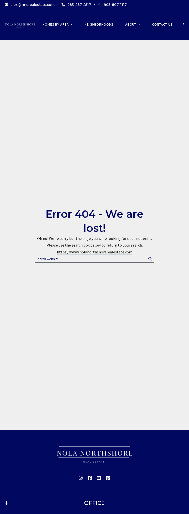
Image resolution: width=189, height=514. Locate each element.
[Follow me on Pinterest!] (108, 478)
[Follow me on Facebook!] (90, 478)
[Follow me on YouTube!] (99, 478)
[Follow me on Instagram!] (81, 478)
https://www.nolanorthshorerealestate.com (94, 251)
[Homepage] (20, 24)
